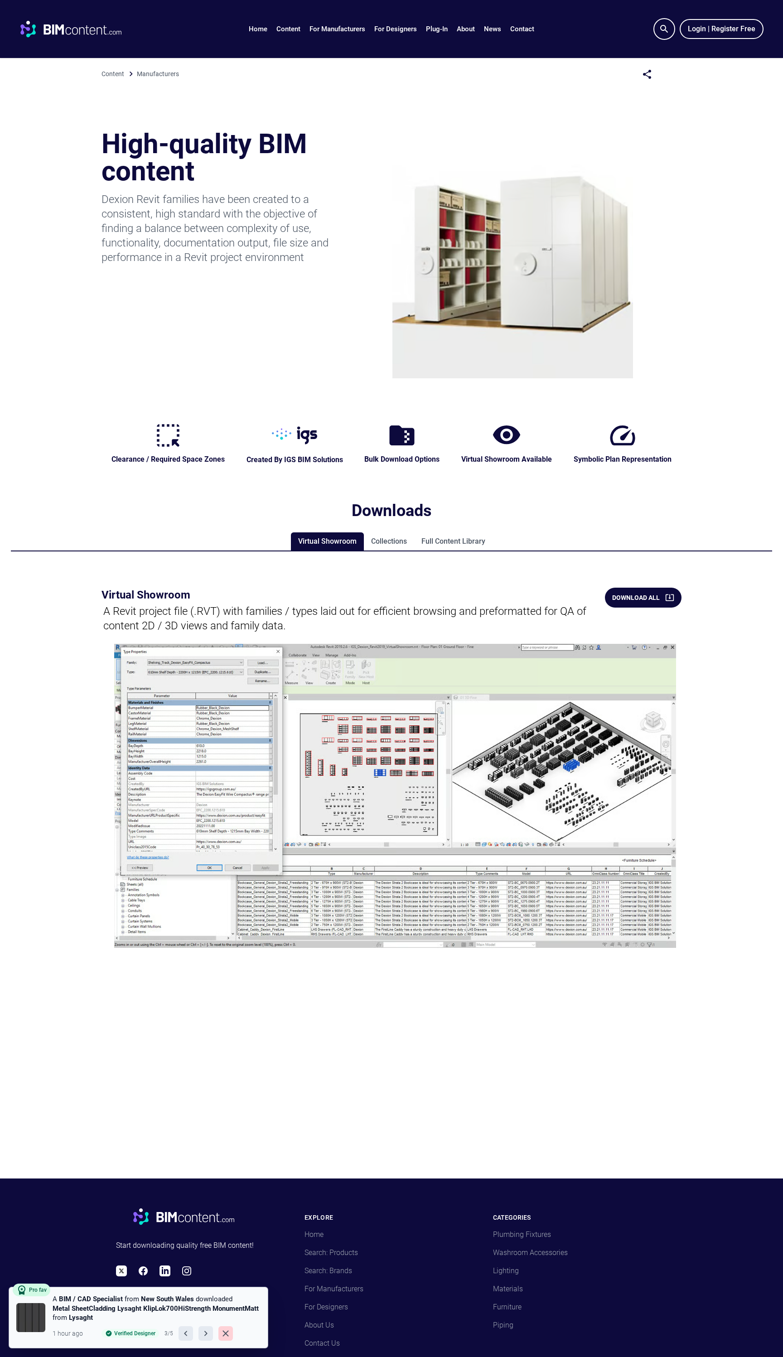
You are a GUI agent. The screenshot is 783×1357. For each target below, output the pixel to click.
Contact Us (322, 1343)
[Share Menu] (647, 74)
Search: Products (331, 1252)
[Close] (225, 1333)
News (492, 29)
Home (258, 29)
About (466, 29)
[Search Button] (664, 29)
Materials (508, 1289)
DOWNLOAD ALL (636, 597)
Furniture (507, 1307)
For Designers (395, 29)
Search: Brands (328, 1270)
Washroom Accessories (530, 1252)
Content (288, 29)
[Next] (205, 1333)
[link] (138, 1317)
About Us (319, 1325)
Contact (522, 29)
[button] (288, 29)
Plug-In (437, 29)
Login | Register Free (721, 28)
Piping (503, 1325)
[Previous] (186, 1333)
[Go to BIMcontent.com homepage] (79, 29)
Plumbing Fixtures (522, 1234)
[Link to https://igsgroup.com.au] (294, 435)
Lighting (506, 1270)
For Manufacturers (337, 29)
